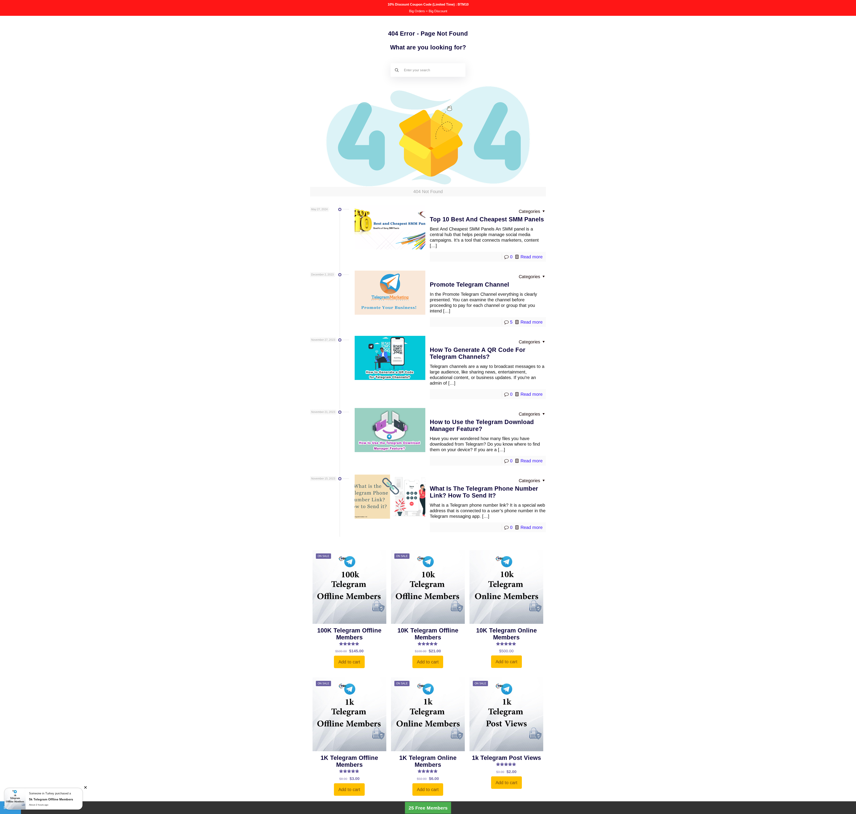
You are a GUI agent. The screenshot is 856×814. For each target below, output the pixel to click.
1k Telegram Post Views (506, 758)
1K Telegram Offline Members (349, 761)
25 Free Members (428, 807)
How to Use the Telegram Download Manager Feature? (482, 425)
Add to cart (349, 661)
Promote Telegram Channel (469, 284)
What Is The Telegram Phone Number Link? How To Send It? (484, 492)
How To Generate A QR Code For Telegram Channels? (477, 353)
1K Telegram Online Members (428, 761)
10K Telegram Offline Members (427, 634)
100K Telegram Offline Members (349, 634)
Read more (532, 256)
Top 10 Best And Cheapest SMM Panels (487, 219)
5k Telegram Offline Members (51, 799)
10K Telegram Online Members (506, 634)
